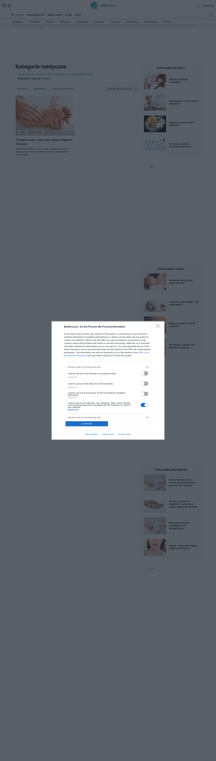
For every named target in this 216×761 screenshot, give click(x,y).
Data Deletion (91, 434)
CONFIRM (86, 424)
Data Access (108, 434)
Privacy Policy (124, 434)
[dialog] (108, 380)
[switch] (144, 373)
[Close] (159, 327)
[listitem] (108, 366)
